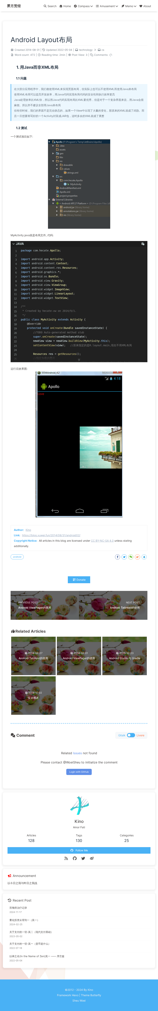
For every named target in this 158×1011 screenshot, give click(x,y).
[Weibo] (92, 858)
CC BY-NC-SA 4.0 (102, 540)
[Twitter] (83, 858)
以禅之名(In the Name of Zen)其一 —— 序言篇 (36, 956)
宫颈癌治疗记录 (18, 907)
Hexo (75, 995)
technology (85, 49)
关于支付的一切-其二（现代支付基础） (31, 931)
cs (103, 49)
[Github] (74, 858)
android (17, 556)
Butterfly (95, 995)
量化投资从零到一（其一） (24, 920)
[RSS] (66, 858)
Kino (28, 529)
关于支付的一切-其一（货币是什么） (30, 943)
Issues (77, 753)
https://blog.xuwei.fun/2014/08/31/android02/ (51, 535)
